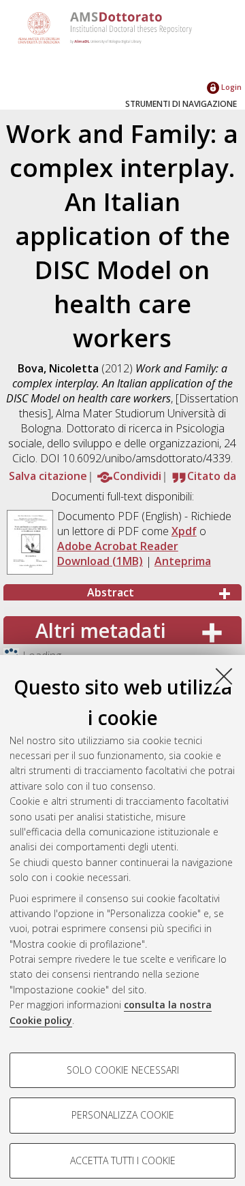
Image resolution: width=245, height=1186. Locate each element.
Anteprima (182, 561)
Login (230, 87)
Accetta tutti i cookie (123, 1160)
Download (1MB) (100, 561)
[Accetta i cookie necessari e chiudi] (224, 676)
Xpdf (184, 531)
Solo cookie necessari (123, 1069)
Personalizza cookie (122, 1114)
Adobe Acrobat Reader (117, 546)
